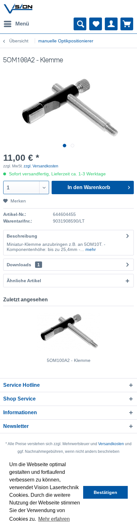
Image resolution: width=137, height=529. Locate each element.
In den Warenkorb (89, 187)
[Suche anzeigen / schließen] (80, 24)
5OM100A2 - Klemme (68, 360)
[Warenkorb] (126, 24)
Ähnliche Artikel (24, 280)
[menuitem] (16, 24)
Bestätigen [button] (105, 492)
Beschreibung (22, 236)
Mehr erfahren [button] (54, 519)
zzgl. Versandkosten (41, 166)
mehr (90, 249)
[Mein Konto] (111, 24)
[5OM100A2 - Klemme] (68, 331)
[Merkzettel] (95, 24)
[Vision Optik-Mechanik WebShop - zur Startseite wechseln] (18, 8)
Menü (22, 24)
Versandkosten (111, 444)
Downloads (19, 264)
